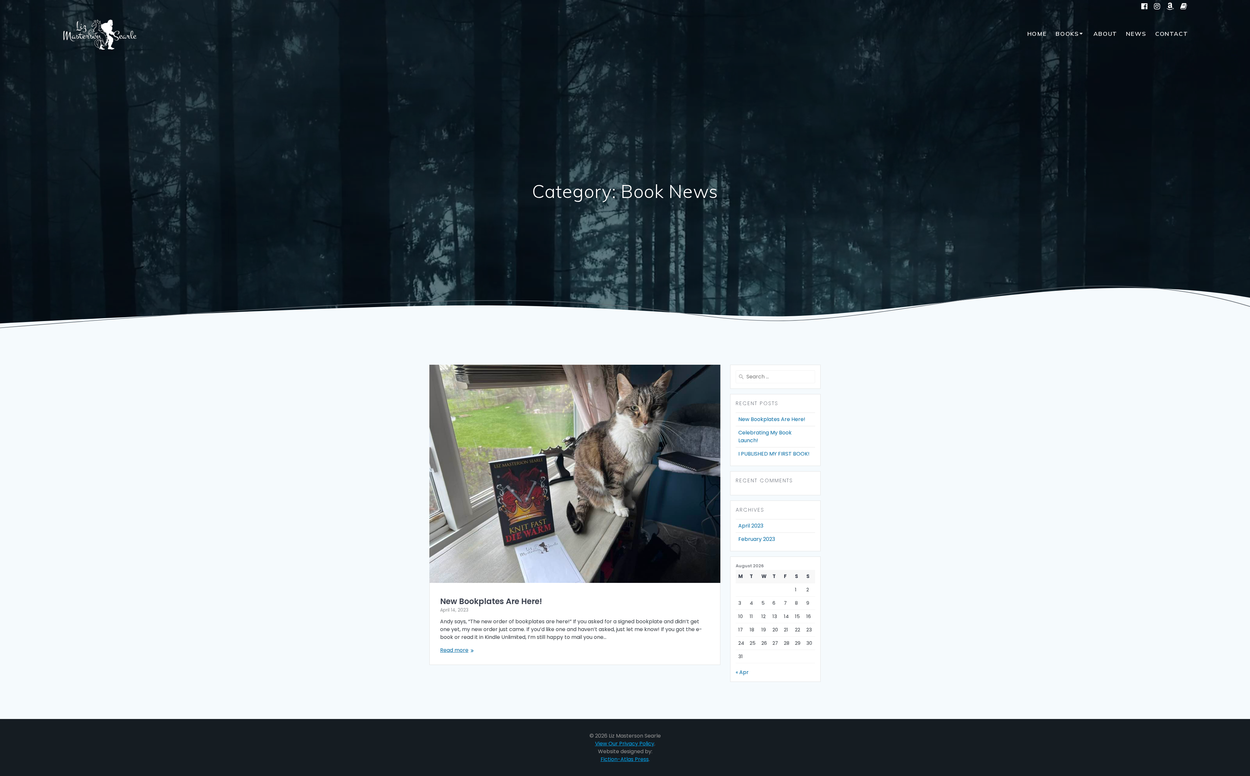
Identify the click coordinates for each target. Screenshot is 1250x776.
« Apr (742, 672)
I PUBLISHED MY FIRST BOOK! (774, 454)
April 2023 (750, 525)
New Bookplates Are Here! (491, 601)
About (1105, 33)
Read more (454, 650)
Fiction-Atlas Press (625, 759)
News (1136, 33)
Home (1037, 33)
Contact (1171, 33)
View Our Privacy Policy (624, 743)
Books (1067, 33)
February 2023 (756, 539)
